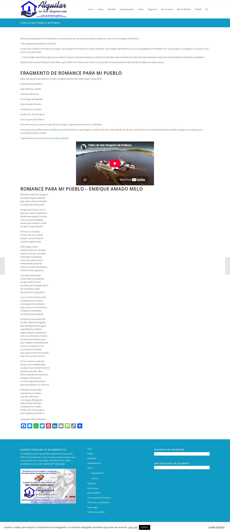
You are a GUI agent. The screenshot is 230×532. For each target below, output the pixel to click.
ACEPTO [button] (144, 527)
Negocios (91, 483)
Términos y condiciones (98, 502)
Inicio (89, 448)
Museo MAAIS (93, 492)
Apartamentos (94, 463)
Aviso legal (92, 507)
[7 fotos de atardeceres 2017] (2, 266)
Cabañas (91, 458)
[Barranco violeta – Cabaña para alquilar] (227, 266)
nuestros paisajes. (60, 138)
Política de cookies (96, 512)
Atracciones (92, 488)
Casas (90, 453)
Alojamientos (97, 473)
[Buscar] (207, 9)
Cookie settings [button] (216, 527)
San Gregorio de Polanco (99, 497)
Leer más (133, 527)
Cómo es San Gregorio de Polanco (40, 22)
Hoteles (95, 478)
